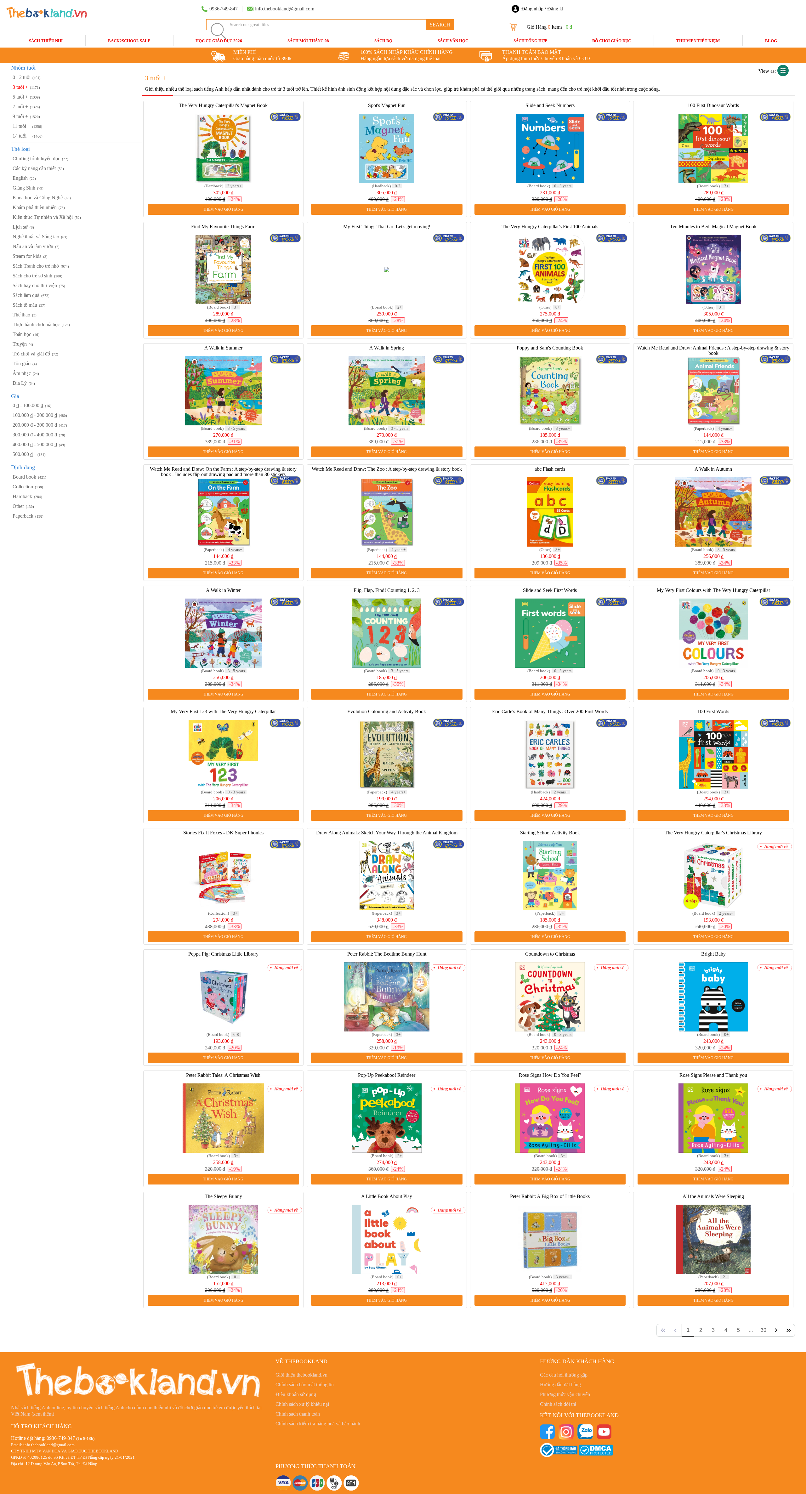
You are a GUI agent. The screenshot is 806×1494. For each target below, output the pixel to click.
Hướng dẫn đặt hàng (560, 1384)
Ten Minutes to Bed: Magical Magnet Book (713, 226)
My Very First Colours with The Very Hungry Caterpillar (713, 590)
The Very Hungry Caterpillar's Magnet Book (223, 105)
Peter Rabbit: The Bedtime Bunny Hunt (386, 954)
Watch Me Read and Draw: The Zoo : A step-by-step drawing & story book (387, 469)
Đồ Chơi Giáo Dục (611, 40)
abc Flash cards (550, 469)
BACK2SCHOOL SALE (129, 40)
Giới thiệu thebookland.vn (301, 1375)
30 (763, 1330)
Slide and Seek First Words (550, 590)
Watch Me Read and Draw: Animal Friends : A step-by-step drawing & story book (713, 350)
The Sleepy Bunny (223, 1196)
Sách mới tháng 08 (308, 40)
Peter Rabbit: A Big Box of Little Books (550, 1196)
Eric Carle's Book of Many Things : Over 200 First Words (550, 711)
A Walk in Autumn (713, 469)
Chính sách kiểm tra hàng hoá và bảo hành (317, 1423)
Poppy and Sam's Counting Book (550, 347)
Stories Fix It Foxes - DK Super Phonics (223, 832)
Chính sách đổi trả (558, 1404)
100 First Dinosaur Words (713, 105)
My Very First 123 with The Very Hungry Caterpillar (223, 711)
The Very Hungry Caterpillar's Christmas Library (713, 832)
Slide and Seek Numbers (550, 105)
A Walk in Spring (386, 347)
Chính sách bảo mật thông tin (304, 1384)
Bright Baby (713, 954)
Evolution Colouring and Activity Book (386, 711)
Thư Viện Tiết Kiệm (698, 40)
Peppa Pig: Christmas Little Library (223, 954)
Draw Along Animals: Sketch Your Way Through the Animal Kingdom (386, 832)
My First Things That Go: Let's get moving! (386, 226)
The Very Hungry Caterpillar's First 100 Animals (550, 226)
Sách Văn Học (453, 40)
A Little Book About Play (386, 1196)
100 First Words (713, 711)
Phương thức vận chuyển (565, 1394)
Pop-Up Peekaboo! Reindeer (386, 1075)
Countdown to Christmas (550, 954)
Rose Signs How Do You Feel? (550, 1075)
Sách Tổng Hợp (530, 40)
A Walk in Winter (223, 590)
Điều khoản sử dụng (295, 1394)
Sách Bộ (383, 40)
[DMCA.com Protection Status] (596, 1449)
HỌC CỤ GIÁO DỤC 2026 (219, 40)
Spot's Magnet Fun (387, 105)
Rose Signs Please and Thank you (713, 1075)
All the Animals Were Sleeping (713, 1196)
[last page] (788, 1330)
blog (771, 40)
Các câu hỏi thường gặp (563, 1375)
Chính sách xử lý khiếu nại (302, 1404)
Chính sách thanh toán (297, 1414)
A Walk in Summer (223, 347)
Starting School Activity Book (550, 832)
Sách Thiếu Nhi (46, 40)
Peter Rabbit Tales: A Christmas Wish (223, 1075)
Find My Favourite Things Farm (223, 226)
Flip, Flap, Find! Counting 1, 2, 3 (387, 590)
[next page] (776, 1330)
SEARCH (440, 24)
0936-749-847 (61, 1438)
